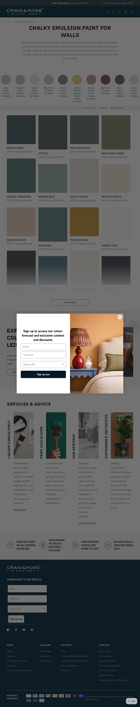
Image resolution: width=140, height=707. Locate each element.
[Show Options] (63, 364)
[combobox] (42, 364)
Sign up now (43, 374)
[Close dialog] (119, 317)
